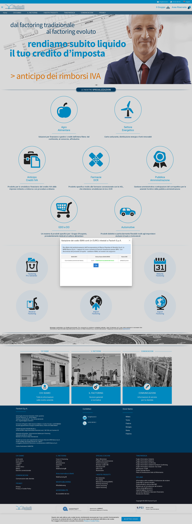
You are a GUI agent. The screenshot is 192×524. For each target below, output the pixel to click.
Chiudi (129, 240)
